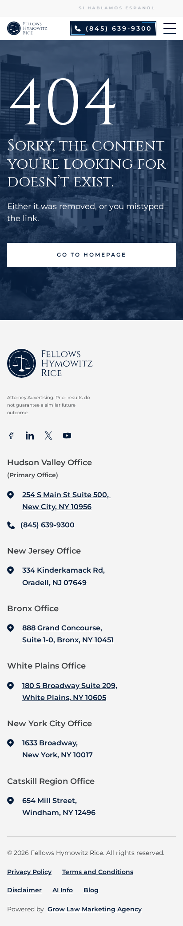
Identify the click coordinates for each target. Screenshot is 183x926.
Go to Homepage (92, 254)
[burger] (169, 28)
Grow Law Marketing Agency (95, 909)
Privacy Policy (29, 872)
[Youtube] (67, 436)
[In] (30, 436)
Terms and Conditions (97, 872)
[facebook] (11, 436)
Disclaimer (24, 890)
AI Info (62, 890)
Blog (91, 890)
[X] (48, 436)
